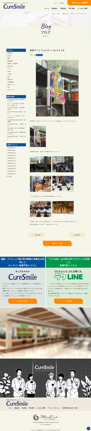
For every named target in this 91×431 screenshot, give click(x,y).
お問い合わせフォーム (58, 352)
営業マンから (65, 13)
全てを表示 (9, 176)
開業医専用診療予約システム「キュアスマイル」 (16, 3)
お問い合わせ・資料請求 (80, 2)
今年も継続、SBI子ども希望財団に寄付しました (16, 129)
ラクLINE (68, 301)
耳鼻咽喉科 (10, 82)
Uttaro (9, 71)
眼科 (8, 58)
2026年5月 (11, 155)
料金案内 (63, 8)
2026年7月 (11, 150)
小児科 (9, 74)
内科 (8, 76)
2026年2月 (11, 160)
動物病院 (10, 61)
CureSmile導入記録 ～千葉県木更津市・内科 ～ (16, 133)
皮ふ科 (9, 55)
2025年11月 (11, 168)
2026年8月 (11, 147)
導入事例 (72, 8)
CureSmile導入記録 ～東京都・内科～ (16, 124)
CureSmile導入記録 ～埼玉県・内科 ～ (16, 137)
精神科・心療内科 (12, 63)
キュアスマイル (23, 301)
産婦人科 (10, 79)
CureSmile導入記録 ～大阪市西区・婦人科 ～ (16, 108)
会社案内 (61, 3)
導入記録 (10, 66)
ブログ (55, 3)
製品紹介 (55, 8)
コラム (9, 69)
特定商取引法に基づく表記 (70, 408)
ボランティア (11, 90)
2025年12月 (11, 166)
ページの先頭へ (88, 428)
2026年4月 (11, 158)
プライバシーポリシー (53, 408)
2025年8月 (11, 174)
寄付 (8, 87)
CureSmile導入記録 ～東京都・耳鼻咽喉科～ (16, 120)
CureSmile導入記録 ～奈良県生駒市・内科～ (16, 100)
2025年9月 (11, 171)
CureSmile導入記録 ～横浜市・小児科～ (16, 112)
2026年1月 (11, 163)
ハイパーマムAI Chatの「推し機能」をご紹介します (15, 104)
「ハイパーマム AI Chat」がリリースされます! (16, 116)
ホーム (47, 8)
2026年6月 (11, 153)
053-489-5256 (31, 352)
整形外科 (10, 53)
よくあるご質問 (82, 8)
